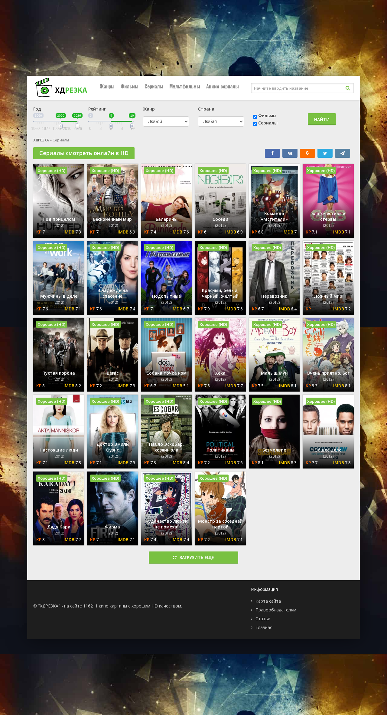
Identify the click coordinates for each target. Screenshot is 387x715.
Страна (206, 109)
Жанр (149, 109)
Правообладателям (275, 610)
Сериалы (154, 86)
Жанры (107, 86)
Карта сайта (268, 601)
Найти (322, 119)
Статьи (262, 618)
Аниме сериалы (222, 86)
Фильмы (129, 86)
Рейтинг (97, 109)
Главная (263, 627)
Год (37, 109)
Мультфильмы (184, 86)
